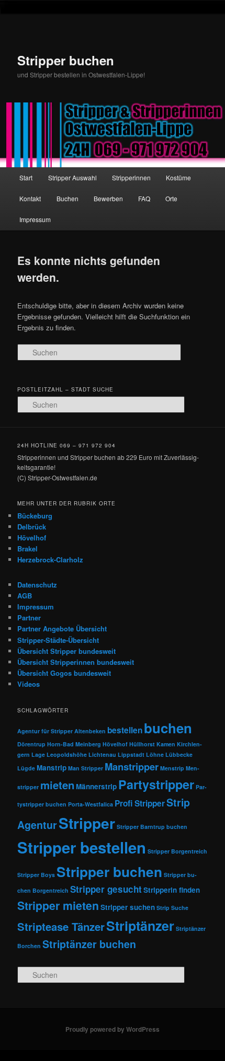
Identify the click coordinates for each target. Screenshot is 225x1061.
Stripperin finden (171, 890)
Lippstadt (131, 754)
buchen (168, 727)
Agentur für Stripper (45, 731)
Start (25, 177)
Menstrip (172, 768)
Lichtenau (102, 754)
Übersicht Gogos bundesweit (64, 673)
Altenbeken (90, 731)
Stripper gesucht (106, 889)
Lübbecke (179, 754)
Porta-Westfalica (90, 804)
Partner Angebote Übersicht (62, 628)
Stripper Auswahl (72, 177)
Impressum (35, 219)
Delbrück (31, 527)
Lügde (26, 768)
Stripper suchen (127, 907)
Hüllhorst (142, 744)
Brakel (27, 548)
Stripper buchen (65, 60)
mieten (57, 784)
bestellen (124, 730)
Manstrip (51, 767)
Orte (171, 198)
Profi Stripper (140, 803)
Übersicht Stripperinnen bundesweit (75, 662)
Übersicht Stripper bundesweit (66, 651)
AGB (24, 596)
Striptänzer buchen (89, 944)
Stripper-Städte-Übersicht (58, 640)
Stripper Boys (36, 875)
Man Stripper (85, 768)
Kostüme (178, 177)
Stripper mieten (58, 905)
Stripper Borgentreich (177, 851)
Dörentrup (31, 744)
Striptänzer (140, 925)
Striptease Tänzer (61, 926)
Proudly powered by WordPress (112, 1029)
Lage (38, 754)
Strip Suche (172, 908)
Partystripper (156, 784)
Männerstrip (96, 786)
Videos (28, 684)
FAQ (144, 198)
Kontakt (30, 198)
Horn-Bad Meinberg (74, 744)
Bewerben (108, 198)
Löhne (155, 754)
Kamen (165, 744)
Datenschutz (37, 585)
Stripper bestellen (81, 847)
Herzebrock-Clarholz (50, 559)
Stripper (87, 823)
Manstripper (132, 766)
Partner (29, 617)
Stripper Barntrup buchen (152, 827)
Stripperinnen (131, 177)
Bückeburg (34, 516)
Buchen (67, 198)
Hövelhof (31, 538)
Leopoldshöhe (67, 754)
